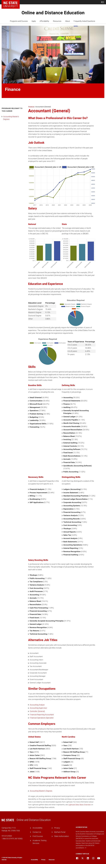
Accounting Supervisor (38, 708)
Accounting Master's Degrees (41, 791)
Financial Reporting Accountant (42, 715)
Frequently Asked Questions (84, 21)
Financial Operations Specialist (41, 718)
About (67, 21)
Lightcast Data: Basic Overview (79, 805)
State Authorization (61, 836)
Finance (31, 107)
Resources (57, 21)
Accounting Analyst (37, 705)
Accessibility (37, 828)
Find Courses (38, 836)
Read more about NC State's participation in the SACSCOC (87, 845)
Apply (34, 21)
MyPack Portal (59, 832)
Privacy (57, 828)
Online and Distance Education (53, 12)
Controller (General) (37, 711)
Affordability (44, 21)
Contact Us (37, 832)
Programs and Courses (19, 21)
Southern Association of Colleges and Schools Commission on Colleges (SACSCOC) (90, 836)
